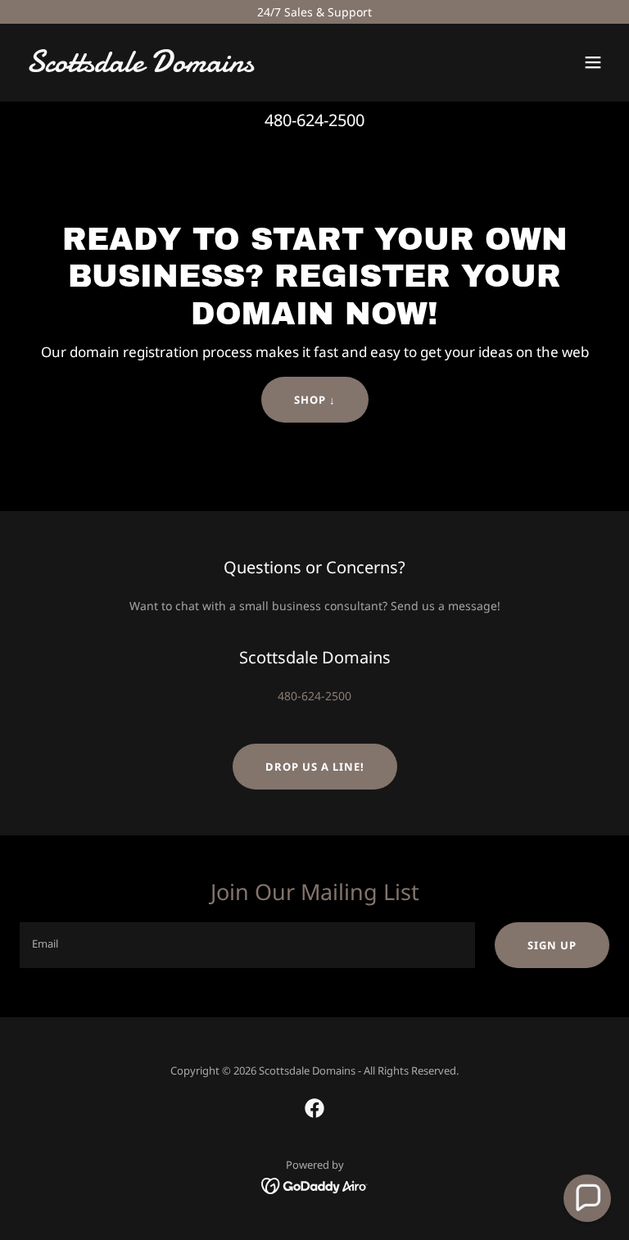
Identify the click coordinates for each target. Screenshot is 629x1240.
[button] (593, 62)
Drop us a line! (314, 766)
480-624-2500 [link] (314, 120)
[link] (140, 67)
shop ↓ (315, 399)
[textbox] (247, 945)
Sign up (552, 945)
